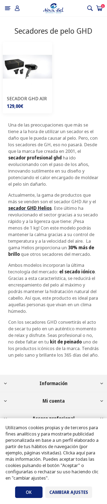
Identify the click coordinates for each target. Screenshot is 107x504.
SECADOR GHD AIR (27, 98)
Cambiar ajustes (68, 492)
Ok (29, 492)
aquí (80, 452)
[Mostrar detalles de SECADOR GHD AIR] (27, 66)
